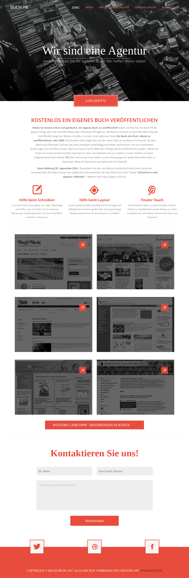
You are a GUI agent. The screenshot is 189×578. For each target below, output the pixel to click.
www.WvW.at (151, 570)
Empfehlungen (145, 7)
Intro (89, 7)
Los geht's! (95, 101)
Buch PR (19, 7)
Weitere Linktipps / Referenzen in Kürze (91, 425)
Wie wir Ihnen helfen (114, 7)
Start (76, 7)
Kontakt (168, 7)
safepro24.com (79, 172)
